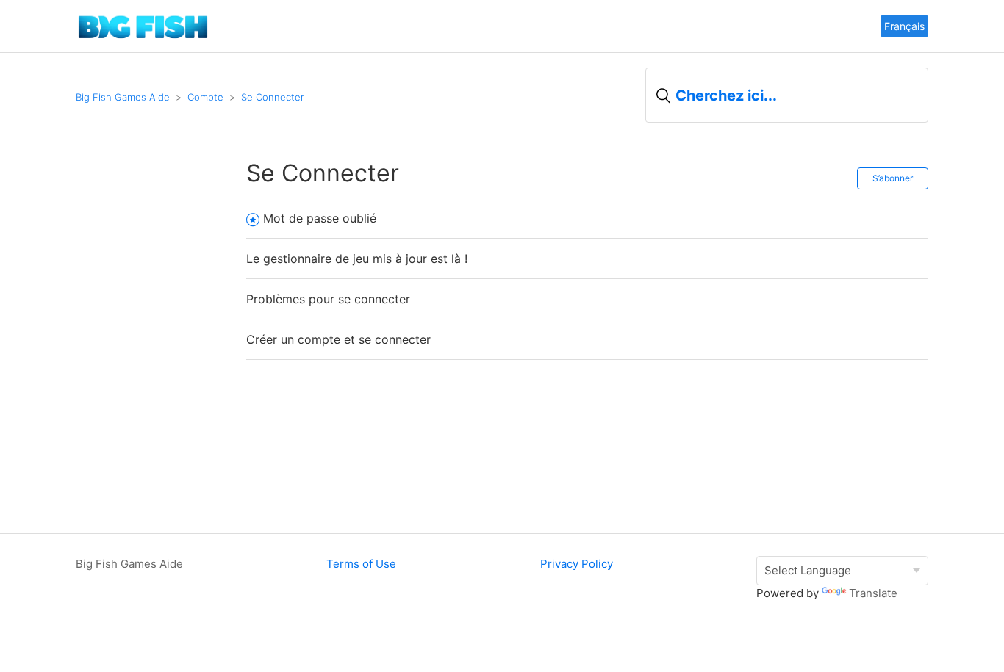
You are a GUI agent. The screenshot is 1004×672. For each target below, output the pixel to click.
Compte (205, 97)
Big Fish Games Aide (123, 97)
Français (904, 26)
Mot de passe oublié (319, 218)
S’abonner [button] (892, 178)
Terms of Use (361, 564)
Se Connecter (272, 97)
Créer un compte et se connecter (338, 339)
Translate (873, 593)
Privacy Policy (576, 564)
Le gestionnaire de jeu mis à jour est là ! (356, 258)
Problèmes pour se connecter (328, 299)
